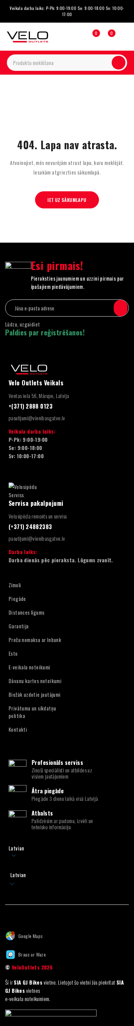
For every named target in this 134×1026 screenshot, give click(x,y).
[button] (67, 871)
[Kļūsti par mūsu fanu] (7, 915)
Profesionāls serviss (57, 762)
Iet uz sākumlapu (66, 199)
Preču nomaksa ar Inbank (35, 639)
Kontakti (18, 729)
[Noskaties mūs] (22, 915)
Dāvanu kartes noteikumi (35, 680)
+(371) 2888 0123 (31, 406)
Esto (13, 653)
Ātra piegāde (48, 791)
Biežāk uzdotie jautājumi (35, 694)
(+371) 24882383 (30, 527)
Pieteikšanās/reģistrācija (76, 36)
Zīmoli (15, 585)
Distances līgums (26, 612)
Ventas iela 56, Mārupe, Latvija (39, 395)
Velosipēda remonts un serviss (38, 516)
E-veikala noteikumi (30, 667)
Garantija (19, 626)
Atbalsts (42, 813)
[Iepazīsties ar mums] (37, 915)
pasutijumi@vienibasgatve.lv (37, 418)
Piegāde (17, 598)
